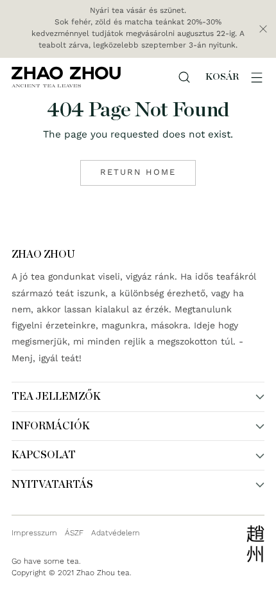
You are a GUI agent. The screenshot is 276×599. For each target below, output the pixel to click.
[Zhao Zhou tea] (66, 76)
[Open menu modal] (256, 77)
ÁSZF (74, 532)
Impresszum (34, 532)
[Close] (263, 28)
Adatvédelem (115, 532)
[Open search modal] (184, 77)
